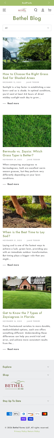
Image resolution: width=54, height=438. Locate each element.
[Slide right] (48, 3)
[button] (35, 10)
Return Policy (34, 431)
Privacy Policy (20, 431)
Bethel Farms (19, 427)
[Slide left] (5, 3)
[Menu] (4, 10)
